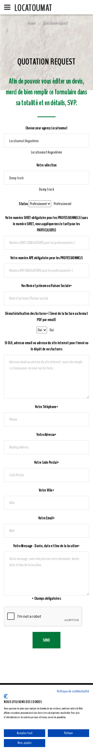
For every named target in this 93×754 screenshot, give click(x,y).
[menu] (7, 7)
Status (23, 204)
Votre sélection (46, 165)
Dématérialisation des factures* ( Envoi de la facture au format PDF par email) (46, 317)
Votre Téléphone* (46, 407)
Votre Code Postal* (46, 462)
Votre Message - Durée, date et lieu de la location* (46, 546)
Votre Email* (46, 518)
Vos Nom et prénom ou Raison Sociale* (46, 286)
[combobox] (46, 152)
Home (31, 22)
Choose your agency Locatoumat (46, 128)
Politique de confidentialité (73, 691)
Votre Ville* (46, 490)
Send (46, 640)
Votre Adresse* (46, 434)
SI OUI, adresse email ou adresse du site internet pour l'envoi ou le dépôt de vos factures (47, 346)
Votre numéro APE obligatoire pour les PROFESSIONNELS (46, 258)
